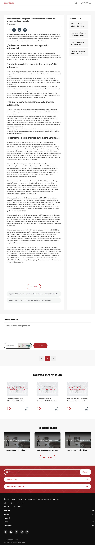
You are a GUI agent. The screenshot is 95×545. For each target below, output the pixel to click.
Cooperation (8, 525)
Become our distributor (15, 486)
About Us (7, 518)
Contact (84, 3)
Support (7, 514)
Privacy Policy (21, 542)
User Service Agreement (10, 542)
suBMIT (40, 345)
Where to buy (12, 479)
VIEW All (49, 457)
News (6, 522)
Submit (85, 472)
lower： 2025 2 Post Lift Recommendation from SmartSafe (30, 300)
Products (7, 511)
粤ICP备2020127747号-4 (12, 540)
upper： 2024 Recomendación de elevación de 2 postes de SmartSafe (33, 294)
